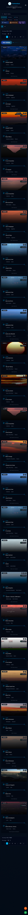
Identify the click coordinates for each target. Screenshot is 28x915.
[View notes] (22, 573)
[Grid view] (2, 26)
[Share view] (24, 47)
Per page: (4, 33)
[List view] (5, 26)
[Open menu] (25, 5)
